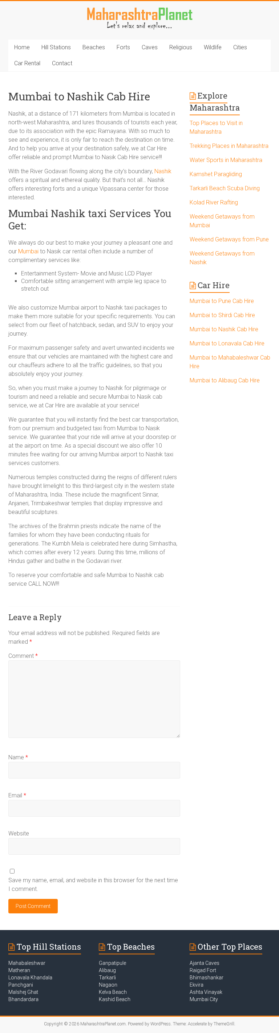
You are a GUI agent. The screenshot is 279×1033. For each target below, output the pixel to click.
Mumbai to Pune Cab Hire (222, 301)
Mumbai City (204, 999)
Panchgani (20, 985)
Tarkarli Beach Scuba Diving (225, 188)
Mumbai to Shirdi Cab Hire (222, 315)
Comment (23, 655)
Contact (62, 63)
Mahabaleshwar (26, 963)
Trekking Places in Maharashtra (229, 145)
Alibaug (107, 970)
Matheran (19, 970)
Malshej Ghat (23, 992)
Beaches (93, 47)
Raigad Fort (203, 970)
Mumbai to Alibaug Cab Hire (225, 380)
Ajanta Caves (204, 963)
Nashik (162, 171)
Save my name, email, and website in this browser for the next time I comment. (93, 884)
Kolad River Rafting (214, 202)
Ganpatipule (112, 963)
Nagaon (108, 985)
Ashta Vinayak (206, 992)
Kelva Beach (113, 992)
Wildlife (213, 47)
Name (18, 757)
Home (22, 47)
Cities (240, 47)
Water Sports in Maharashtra (226, 160)
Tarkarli (107, 977)
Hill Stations (56, 47)
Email (17, 795)
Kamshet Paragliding (216, 174)
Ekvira (196, 985)
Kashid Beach (114, 999)
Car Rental (27, 63)
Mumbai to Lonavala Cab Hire (227, 343)
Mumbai (28, 251)
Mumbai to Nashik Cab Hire (224, 329)
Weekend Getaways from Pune (229, 239)
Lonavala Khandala (30, 977)
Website (18, 833)
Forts (123, 47)
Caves (150, 47)
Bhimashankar (206, 977)
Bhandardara (23, 999)
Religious (180, 47)
